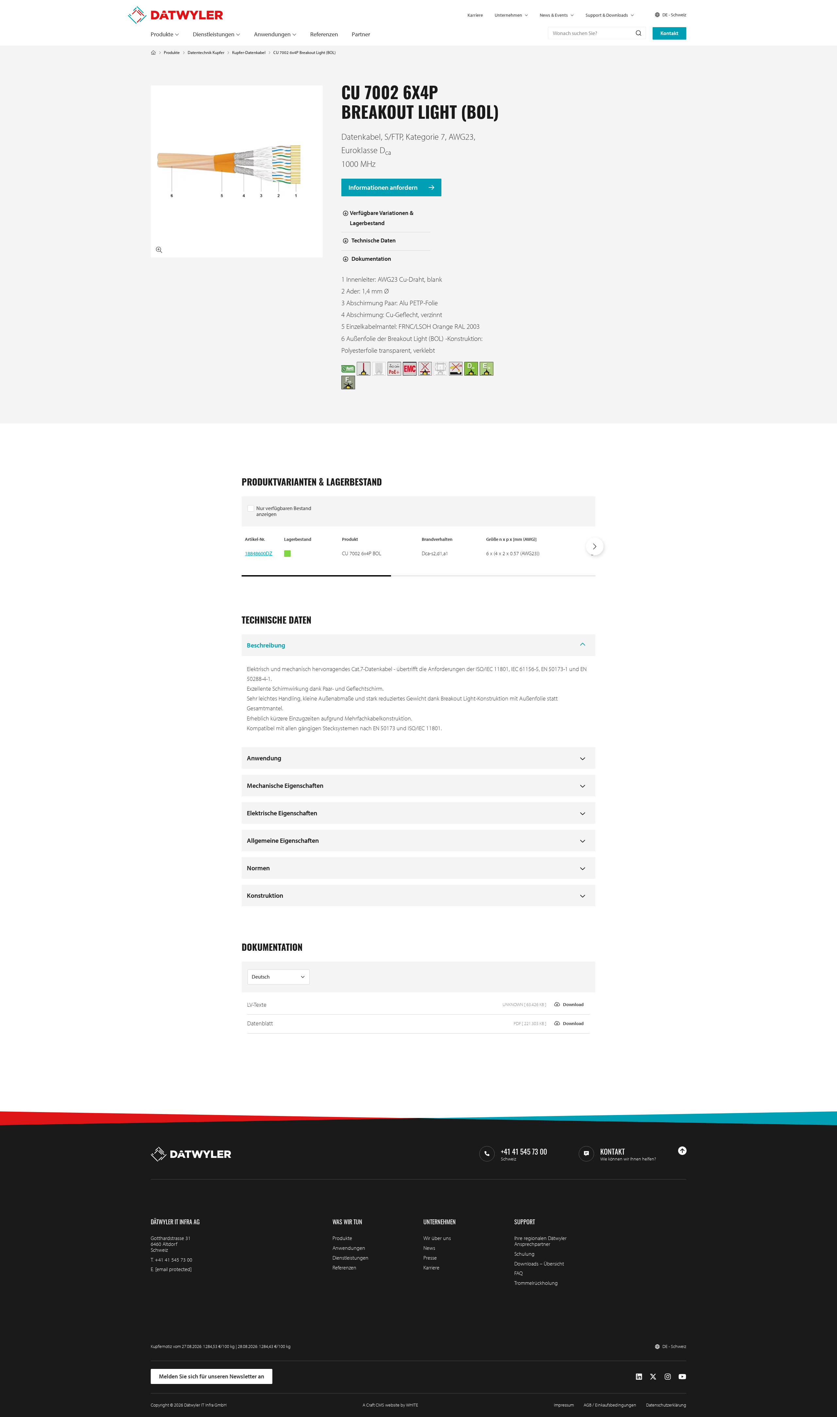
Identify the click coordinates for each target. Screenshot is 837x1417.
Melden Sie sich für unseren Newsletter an (211, 1376)
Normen (258, 868)
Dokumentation (371, 258)
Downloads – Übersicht (539, 1263)
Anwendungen (272, 34)
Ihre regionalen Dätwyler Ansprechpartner (540, 1241)
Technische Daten (373, 240)
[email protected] (173, 1269)
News (429, 1248)
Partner (361, 34)
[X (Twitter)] (653, 1376)
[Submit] (638, 33)
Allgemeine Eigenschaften (283, 840)
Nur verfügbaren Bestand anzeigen (283, 511)
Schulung (524, 1253)
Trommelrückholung (536, 1283)
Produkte (162, 34)
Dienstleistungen (213, 34)
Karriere (475, 15)
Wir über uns (437, 1238)
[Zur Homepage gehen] (175, 9)
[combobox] (597, 33)
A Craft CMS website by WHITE (390, 1405)
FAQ (518, 1273)
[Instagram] (668, 1376)
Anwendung (264, 758)
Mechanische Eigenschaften (285, 785)
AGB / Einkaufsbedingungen (610, 1405)
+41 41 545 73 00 (173, 1259)
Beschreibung (266, 645)
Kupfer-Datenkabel (248, 52)
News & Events (554, 15)
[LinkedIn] (639, 1376)
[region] (418, 556)
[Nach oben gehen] (682, 1151)
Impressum (564, 1405)
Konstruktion (265, 895)
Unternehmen (508, 15)
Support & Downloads (607, 15)
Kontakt (669, 33)
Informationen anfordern (384, 188)
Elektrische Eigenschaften (282, 813)
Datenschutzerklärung (666, 1405)
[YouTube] (682, 1376)
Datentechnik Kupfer (206, 52)
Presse (430, 1257)
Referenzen (324, 34)
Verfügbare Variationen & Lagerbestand (382, 218)
